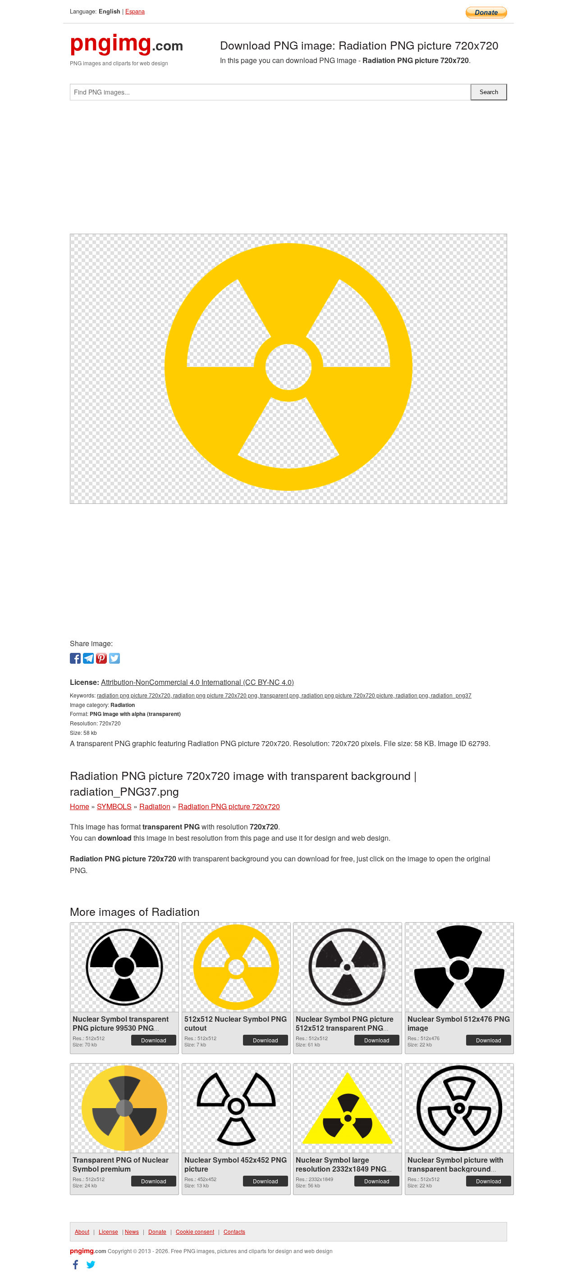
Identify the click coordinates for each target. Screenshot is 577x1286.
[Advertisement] (288, 171)
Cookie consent (195, 1231)
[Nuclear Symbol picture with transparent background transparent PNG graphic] (459, 1108)
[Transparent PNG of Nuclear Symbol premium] (124, 1108)
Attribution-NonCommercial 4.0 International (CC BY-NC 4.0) (197, 682)
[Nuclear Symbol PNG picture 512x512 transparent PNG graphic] (347, 967)
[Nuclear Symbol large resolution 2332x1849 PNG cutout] (347, 1108)
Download (153, 1040)
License (108, 1231)
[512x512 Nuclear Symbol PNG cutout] (236, 967)
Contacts (234, 1231)
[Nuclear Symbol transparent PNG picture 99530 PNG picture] (124, 967)
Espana (135, 11)
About (82, 1231)
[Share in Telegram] (88, 658)
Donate (157, 1231)
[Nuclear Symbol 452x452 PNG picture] (236, 1108)
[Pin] (101, 658)
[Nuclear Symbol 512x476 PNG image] (459, 967)
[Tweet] (114, 658)
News (132, 1231)
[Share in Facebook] (75, 658)
